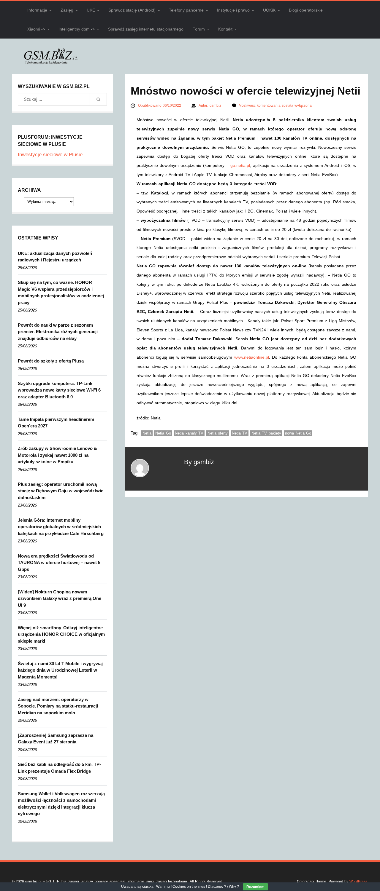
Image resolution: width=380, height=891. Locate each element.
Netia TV (240, 433)
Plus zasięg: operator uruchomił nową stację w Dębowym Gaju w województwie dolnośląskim (60, 491)
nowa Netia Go (298, 433)
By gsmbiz (199, 462)
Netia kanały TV (189, 433)
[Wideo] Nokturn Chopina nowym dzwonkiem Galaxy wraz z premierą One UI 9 (59, 598)
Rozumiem (255, 887)
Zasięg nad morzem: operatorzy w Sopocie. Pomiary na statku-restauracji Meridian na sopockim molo (58, 706)
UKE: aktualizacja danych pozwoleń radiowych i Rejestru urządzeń (55, 257)
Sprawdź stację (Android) (132, 10)
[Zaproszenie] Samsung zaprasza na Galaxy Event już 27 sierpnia (55, 739)
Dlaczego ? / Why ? (223, 886)
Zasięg (67, 10)
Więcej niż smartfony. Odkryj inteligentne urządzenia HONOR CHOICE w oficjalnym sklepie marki (61, 634)
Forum (198, 29)
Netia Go (163, 433)
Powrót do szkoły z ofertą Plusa (51, 360)
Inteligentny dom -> (76, 29)
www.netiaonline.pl (251, 357)
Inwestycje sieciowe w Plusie (50, 154)
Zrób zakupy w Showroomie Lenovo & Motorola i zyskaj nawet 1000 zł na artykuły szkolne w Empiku (57, 455)
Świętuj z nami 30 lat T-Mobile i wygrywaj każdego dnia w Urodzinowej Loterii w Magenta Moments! (60, 670)
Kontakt (225, 29)
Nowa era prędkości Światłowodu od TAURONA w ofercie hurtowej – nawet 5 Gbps (59, 562)
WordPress (358, 881)
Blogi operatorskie (306, 10)
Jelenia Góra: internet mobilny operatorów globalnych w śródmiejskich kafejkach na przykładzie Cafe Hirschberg (61, 527)
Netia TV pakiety (266, 433)
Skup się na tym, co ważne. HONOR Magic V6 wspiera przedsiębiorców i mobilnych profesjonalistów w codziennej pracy (61, 292)
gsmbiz (216, 105)
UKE (91, 10)
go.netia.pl (240, 165)
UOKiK (269, 10)
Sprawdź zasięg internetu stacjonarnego (145, 29)
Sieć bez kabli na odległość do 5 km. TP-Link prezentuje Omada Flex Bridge (59, 768)
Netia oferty (218, 433)
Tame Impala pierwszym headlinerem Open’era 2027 (56, 423)
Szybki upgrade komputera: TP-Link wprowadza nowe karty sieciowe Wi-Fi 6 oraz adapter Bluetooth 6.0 (59, 390)
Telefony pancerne (186, 10)
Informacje (37, 10)
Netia (146, 433)
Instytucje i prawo (233, 10)
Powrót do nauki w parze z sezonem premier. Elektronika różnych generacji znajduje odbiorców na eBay (58, 331)
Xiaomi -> (36, 29)
